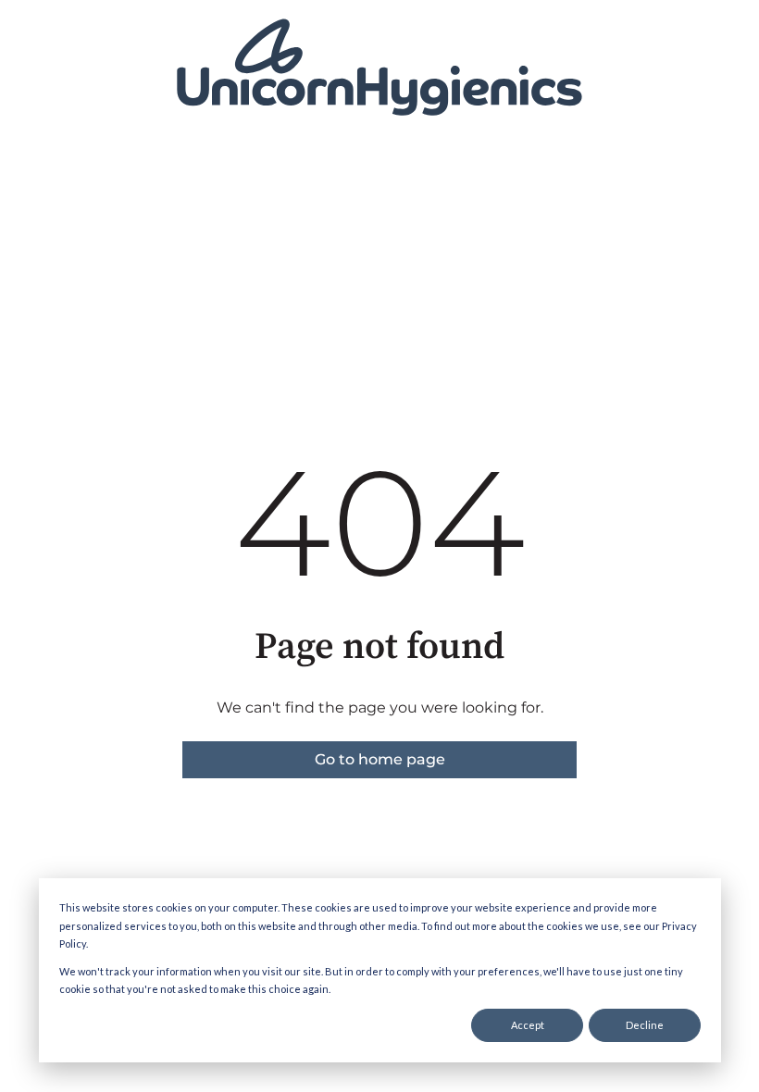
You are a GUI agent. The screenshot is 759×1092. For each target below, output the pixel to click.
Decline (645, 1025)
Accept (527, 1025)
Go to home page (380, 759)
